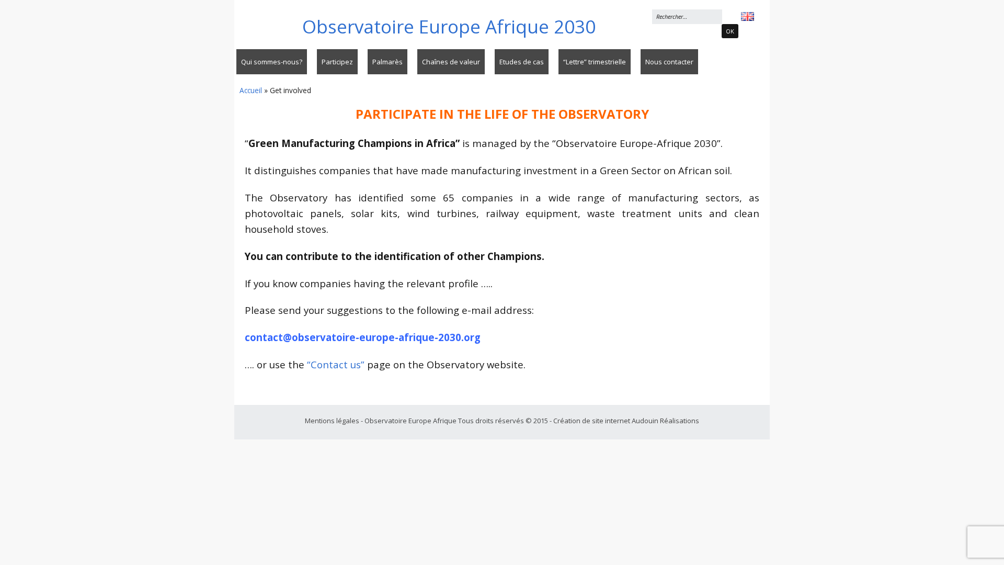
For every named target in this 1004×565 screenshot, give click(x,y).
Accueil (250, 90)
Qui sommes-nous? (271, 61)
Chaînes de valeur (451, 61)
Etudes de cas (521, 61)
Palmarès (387, 61)
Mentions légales (333, 420)
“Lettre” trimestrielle (594, 61)
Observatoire (449, 26)
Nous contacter (669, 61)
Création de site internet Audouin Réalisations (626, 420)
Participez (337, 61)
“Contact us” (335, 364)
